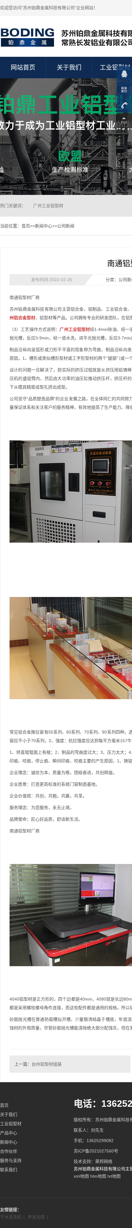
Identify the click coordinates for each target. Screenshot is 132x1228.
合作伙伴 (8, 1151)
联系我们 (8, 1169)
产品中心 (8, 1132)
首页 (25, 225)
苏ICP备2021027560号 (96, 1151)
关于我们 (69, 67)
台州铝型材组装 (47, 1064)
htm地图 (98, 1176)
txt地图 (114, 1176)
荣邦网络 (103, 1161)
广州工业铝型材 (48, 205)
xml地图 (81, 1176)
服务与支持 (10, 1160)
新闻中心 (43, 225)
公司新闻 (65, 225)
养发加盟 (36, 1216)
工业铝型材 (10, 1123)
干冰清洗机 (10, 1216)
